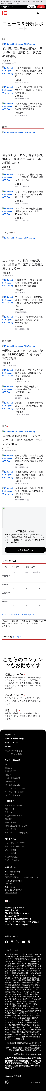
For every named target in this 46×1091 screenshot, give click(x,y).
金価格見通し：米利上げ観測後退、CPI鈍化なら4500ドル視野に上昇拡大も (29, 491)
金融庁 (8, 1058)
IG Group (9, 1076)
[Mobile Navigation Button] (43, 13)
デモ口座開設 (10, 822)
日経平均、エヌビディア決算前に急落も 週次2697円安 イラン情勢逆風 (29, 373)
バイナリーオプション (14, 792)
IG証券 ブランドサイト (14, 751)
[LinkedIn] (29, 941)
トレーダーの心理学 (13, 754)
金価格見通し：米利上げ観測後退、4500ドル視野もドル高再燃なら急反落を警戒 (29, 475)
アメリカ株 (7, 232)
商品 (4, 426)
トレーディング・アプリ (15, 843)
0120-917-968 (11, 892)
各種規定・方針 (11, 910)
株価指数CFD (29, 567)
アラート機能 (10, 850)
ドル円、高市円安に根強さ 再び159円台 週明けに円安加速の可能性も (22, 52)
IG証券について (11, 734)
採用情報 (17, 1076)
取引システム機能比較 (14, 846)
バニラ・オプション (13, 795)
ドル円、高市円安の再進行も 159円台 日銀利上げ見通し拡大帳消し (30, 90)
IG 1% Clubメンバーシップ (16, 826)
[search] (38, 13)
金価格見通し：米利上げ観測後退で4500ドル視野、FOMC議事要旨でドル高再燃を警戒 (29, 458)
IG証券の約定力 (11, 856)
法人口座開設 (10, 829)
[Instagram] (12, 941)
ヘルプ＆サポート (12, 924)
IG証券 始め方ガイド (13, 815)
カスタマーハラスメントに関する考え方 (22, 921)
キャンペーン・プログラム (16, 833)
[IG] (5, 13)
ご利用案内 (9, 801)
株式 (4, 127)
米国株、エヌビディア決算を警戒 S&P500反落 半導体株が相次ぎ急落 (22, 354)
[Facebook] (6, 941)
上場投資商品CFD (12, 778)
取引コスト (9, 812)
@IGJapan (17, 637)
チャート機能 (10, 853)
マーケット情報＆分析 (14, 738)
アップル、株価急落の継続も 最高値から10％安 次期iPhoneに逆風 (30, 211)
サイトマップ (18, 907)
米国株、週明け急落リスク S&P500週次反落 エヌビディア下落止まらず (29, 389)
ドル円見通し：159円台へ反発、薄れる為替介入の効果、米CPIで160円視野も (29, 106)
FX (3, 38)
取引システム (10, 839)
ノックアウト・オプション (16, 788)
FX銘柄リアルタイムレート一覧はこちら (19, 614)
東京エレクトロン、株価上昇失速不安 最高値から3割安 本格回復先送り (22, 158)
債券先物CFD (10, 781)
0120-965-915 (11, 877)
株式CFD (15, 567)
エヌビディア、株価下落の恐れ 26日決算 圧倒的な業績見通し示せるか (29, 177)
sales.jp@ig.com (31, 877)
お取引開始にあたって (14, 805)
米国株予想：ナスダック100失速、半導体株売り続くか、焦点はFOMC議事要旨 (29, 283)
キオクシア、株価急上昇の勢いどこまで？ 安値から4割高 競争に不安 (29, 194)
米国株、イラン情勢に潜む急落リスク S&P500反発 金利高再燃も (29, 406)
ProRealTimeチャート (14, 860)
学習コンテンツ (11, 742)
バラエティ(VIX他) (12, 785)
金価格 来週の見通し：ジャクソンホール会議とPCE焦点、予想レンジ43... (22, 439)
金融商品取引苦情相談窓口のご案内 (23, 1060)
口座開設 (41, 7)
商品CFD (8, 774)
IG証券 (8, 907)
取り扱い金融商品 (12, 760)
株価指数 (6, 341)
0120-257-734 (11, 883)
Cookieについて (12, 916)
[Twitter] (17, 941)
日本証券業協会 (18, 1058)
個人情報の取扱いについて (16, 913)
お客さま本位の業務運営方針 (17, 919)
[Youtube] (23, 941)
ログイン (32, 7)
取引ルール (9, 809)
